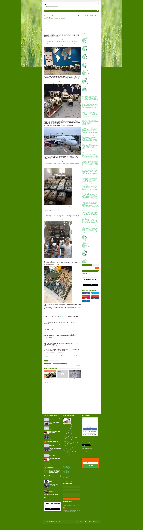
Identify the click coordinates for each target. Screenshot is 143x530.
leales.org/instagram (66, 467)
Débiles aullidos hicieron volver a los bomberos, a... (90, 110)
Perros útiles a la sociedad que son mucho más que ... (90, 125)
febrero (84, 44)
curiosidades (57, 360)
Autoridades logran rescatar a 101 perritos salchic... (90, 102)
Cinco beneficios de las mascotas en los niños (89, 181)
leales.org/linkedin (66, 471)
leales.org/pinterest (66, 470)
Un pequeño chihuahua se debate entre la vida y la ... (90, 208)
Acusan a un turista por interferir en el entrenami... (90, 182)
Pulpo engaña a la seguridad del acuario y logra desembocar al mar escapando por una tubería (54, 485)
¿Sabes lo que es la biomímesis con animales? (89, 120)
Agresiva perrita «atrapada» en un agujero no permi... (90, 139)
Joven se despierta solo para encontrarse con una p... (90, 209)
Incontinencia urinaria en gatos (87, 123)
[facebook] (87, 1)
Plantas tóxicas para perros (61, 378)
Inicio (77, 521)
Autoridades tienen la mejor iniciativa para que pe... (90, 127)
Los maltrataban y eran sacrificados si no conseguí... (90, 128)
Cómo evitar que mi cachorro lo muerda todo (89, 179)
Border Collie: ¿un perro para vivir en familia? (89, 112)
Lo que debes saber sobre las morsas (88, 134)
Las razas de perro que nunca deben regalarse (89, 197)
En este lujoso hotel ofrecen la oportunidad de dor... (90, 194)
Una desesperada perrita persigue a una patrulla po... (90, 183)
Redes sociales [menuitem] (62, 10)
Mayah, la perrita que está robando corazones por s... (90, 220)
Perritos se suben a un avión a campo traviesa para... (90, 173)
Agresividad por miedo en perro (87, 138)
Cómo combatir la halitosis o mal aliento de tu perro (54, 455)
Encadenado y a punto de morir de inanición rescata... (90, 161)
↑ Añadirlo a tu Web (90, 452)
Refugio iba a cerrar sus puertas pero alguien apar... (90, 170)
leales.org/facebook (66, 465)
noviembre (85, 36)
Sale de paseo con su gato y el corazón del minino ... (90, 97)
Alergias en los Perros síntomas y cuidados (54, 481)
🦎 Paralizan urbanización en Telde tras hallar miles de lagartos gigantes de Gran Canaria (55, 437)
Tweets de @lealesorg (85, 446)
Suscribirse (90, 284)
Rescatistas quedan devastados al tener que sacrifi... (90, 116)
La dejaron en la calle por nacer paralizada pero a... (90, 195)
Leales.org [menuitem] (54, 10)
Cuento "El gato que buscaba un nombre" (54, 423)
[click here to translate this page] (98, 3)
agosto (84, 39)
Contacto (60, 0)
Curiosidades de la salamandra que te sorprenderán (55, 419)
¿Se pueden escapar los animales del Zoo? (88, 135)
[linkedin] (92, 1)
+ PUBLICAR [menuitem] (69, 10)
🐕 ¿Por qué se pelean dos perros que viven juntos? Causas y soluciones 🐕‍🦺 (49, 379)
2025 (84, 33)
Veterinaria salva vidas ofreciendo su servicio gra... (90, 213)
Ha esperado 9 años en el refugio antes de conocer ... (90, 150)
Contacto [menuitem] (75, 10)
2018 (84, 242)
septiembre (85, 38)
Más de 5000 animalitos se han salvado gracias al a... (90, 218)
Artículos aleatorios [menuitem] (82, 10)
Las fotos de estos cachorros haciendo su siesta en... (90, 109)
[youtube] (91, 1)
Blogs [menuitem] (49, 10)
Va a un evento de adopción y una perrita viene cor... (90, 133)
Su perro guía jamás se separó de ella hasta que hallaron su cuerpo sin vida (55, 476)
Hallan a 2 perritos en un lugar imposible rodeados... (90, 143)
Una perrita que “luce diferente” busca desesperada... (90, 190)
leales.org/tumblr (66, 472)
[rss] (96, 1)
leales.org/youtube (66, 468)
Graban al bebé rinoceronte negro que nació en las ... (90, 158)
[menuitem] (45, 11)
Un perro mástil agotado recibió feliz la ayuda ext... (90, 104)
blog (53, 360)
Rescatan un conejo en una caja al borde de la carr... (90, 228)
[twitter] (88, 1)
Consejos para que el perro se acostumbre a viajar (90, 212)
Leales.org (50, 0)
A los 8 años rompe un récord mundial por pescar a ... (90, 177)
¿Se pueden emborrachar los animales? (88, 136)
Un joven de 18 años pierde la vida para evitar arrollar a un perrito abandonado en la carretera (54, 471)
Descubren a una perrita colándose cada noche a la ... (90, 230)
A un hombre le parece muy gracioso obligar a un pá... (90, 156)
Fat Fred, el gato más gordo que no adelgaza (89, 192)
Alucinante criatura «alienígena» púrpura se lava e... (90, 186)
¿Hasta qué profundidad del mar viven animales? (89, 137)
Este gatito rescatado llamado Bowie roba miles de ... (90, 113)
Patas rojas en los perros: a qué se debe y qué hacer (54, 432)
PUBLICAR (55, 0)
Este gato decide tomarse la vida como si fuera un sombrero (55, 491)
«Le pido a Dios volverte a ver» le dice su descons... (90, 155)
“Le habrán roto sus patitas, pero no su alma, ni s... (90, 129)
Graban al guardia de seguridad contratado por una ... (90, 205)
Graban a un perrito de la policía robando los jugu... (90, 196)
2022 (84, 58)
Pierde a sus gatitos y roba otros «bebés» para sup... (90, 103)
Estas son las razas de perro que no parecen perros (90, 178)
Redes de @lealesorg (66, 0)
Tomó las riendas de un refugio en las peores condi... (90, 121)
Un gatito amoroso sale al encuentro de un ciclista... (90, 117)
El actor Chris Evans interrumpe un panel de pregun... (90, 180)
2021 (84, 69)
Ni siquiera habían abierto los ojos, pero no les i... (89, 229)
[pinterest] (94, 1)
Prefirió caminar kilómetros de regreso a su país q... (90, 219)
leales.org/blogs (65, 477)
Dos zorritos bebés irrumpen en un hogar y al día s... (90, 166)
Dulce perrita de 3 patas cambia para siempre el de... (90, 215)
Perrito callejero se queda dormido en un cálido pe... (90, 144)
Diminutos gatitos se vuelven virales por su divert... (90, 96)
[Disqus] (62, 398)
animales (50, 360)
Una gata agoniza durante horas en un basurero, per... (90, 163)
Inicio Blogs (45, 0)
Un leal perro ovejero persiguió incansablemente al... (90, 232)
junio (84, 41)
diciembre (84, 47)
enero (84, 45)
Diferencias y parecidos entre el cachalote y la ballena (54, 428)
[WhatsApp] (60, 363)
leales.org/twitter (66, 466)
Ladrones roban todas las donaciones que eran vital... (90, 214)
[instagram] (89, 1)
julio (84, 40)
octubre (84, 37)
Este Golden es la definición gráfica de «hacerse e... (90, 193)
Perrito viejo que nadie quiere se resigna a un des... (90, 132)
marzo (84, 55)
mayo (84, 34)
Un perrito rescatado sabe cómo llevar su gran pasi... (90, 231)
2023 (84, 46)
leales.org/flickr (65, 473)
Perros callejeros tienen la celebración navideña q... (90, 185)
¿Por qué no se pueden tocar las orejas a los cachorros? (55, 464)
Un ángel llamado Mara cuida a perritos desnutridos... (90, 154)
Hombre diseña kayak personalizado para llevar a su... (90, 217)
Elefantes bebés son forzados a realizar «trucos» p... (90, 202)
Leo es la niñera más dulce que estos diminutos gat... (90, 224)
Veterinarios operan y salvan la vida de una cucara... (90, 145)
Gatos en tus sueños (72, 378)
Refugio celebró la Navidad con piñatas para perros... (90, 149)
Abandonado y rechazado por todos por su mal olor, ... (90, 222)
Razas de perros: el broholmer (86, 122)
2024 (84, 35)
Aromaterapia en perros (85, 124)
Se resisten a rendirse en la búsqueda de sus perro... (90, 221)
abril (84, 43)
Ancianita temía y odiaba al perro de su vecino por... (90, 157)
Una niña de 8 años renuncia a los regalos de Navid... (90, 174)
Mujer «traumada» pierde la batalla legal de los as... (90, 101)
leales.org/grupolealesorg (67, 481)
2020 (84, 81)
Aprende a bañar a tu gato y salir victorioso (88, 184)
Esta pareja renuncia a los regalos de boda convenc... (90, 223)
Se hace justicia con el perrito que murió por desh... (90, 146)
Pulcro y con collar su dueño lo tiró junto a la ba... (89, 162)
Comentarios (86, 274)
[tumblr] (95, 1)
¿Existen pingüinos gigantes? (86, 126)
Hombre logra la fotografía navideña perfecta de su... (90, 189)
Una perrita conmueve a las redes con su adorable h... (90, 225)
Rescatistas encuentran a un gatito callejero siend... (90, 98)
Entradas (85, 273)
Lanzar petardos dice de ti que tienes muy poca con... (90, 111)
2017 (84, 254)
